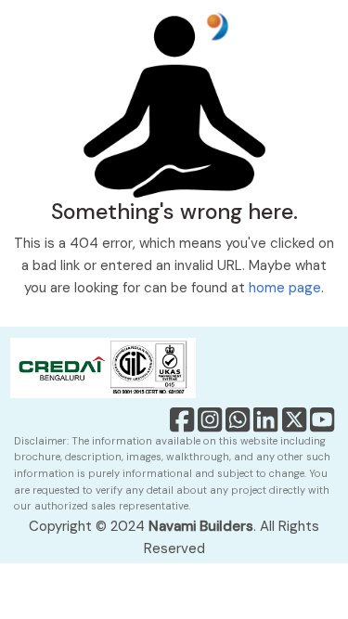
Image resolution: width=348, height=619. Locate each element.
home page (285, 287)
